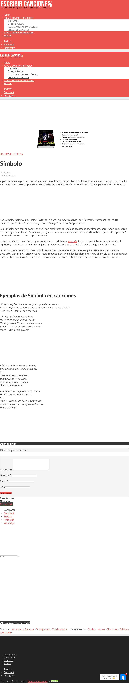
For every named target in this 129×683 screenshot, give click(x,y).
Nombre (5, 475)
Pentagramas (43, 629)
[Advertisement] (34, 15)
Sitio (2, 486)
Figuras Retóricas (11, 154)
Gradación (5, 501)
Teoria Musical (59, 629)
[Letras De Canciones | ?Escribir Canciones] (26, 7)
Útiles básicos (16, 23)
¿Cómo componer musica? (19, 65)
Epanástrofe (7, 498)
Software (13, 20)
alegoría (72, 241)
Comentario (6, 469)
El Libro (7, 663)
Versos (101, 629)
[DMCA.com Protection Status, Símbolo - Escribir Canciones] (53, 681)
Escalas (92, 629)
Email (4, 481)
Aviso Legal (9, 657)
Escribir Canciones (38, 681)
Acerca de (8, 660)
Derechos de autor (18, 29)
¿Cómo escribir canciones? (19, 32)
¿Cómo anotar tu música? (23, 26)
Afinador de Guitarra (23, 629)
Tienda (8, 35)
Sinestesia (112, 629)
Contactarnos (10, 654)
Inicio (7, 62)
